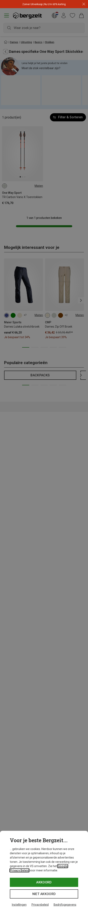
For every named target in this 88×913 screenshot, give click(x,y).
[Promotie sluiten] (83, 4)
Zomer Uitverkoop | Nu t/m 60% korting (44, 4)
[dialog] (44, 872)
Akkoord (44, 882)
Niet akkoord (44, 894)
